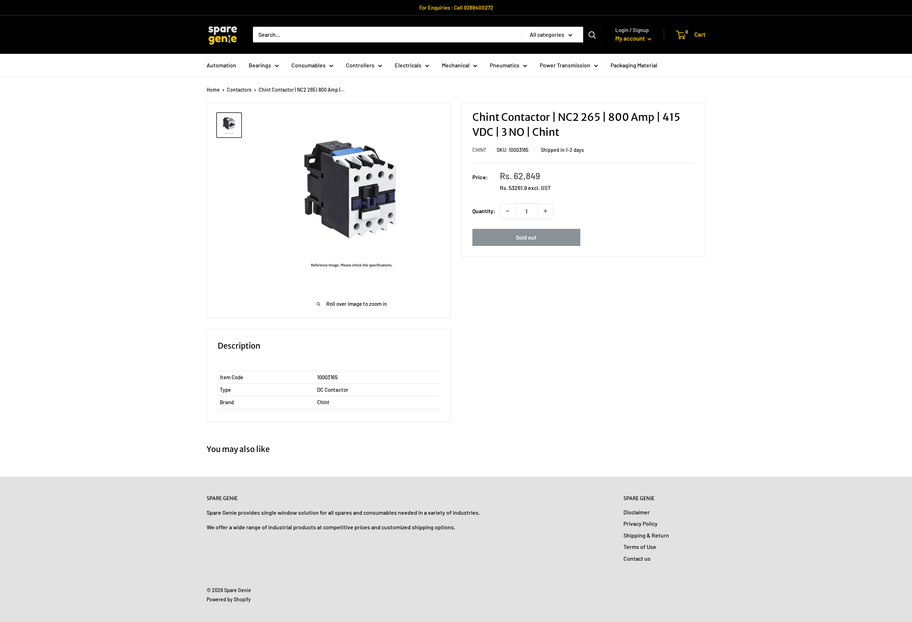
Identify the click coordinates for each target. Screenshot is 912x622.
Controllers (360, 65)
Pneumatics (504, 65)
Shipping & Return (646, 535)
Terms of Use (639, 546)
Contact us (637, 558)
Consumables (308, 65)
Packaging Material (634, 65)
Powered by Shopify (229, 599)
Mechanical (456, 65)
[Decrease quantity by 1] (507, 211)
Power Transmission (565, 65)
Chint (479, 150)
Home (213, 90)
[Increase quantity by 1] (545, 211)
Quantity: (484, 210)
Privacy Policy (640, 523)
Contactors (239, 90)
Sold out (526, 237)
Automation (221, 65)
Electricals (408, 65)
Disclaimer (636, 512)
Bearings (260, 65)
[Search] (592, 34)
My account (630, 38)
